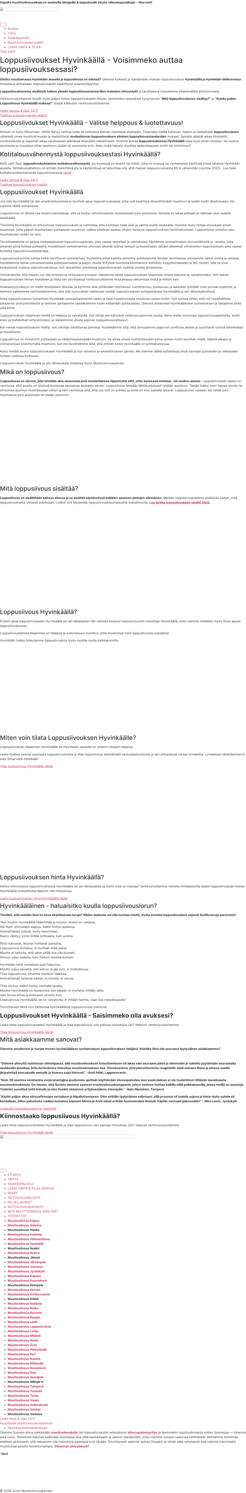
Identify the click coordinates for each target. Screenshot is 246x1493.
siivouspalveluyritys (142, 1432)
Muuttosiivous (18, 1225)
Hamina (35, 1225)
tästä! (67, 173)
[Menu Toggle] (3, 24)
